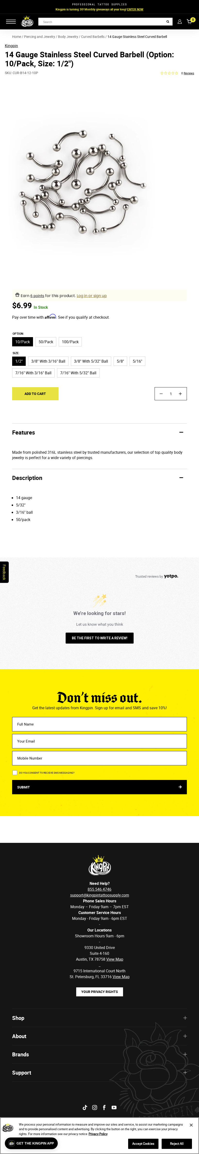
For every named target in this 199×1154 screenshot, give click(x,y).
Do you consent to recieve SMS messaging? (47, 772)
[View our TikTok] (85, 1107)
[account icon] (180, 21)
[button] (31, 1143)
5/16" (137, 361)
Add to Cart (35, 393)
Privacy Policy (98, 1134)
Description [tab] (27, 478)
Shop (18, 1017)
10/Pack (22, 341)
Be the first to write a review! (99, 638)
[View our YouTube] (114, 1107)
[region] (99, 1135)
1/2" (19, 361)
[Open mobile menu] (11, 21)
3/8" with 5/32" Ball (91, 361)
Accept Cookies (143, 1143)
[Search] (167, 21)
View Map (121, 976)
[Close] (191, 1125)
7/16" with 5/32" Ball (78, 373)
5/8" (120, 361)
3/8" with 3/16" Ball (48, 361)
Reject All (176, 1143)
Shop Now (130, 9)
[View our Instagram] (94, 1107)
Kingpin (11, 46)
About (19, 1036)
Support (21, 1072)
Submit (24, 787)
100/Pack (70, 341)
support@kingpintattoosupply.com (99, 895)
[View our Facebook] (104, 1107)
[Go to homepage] (27, 21)
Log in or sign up (92, 296)
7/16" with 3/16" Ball (33, 373)
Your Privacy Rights (99, 991)
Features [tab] (23, 432)
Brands (20, 1054)
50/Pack (46, 341)
